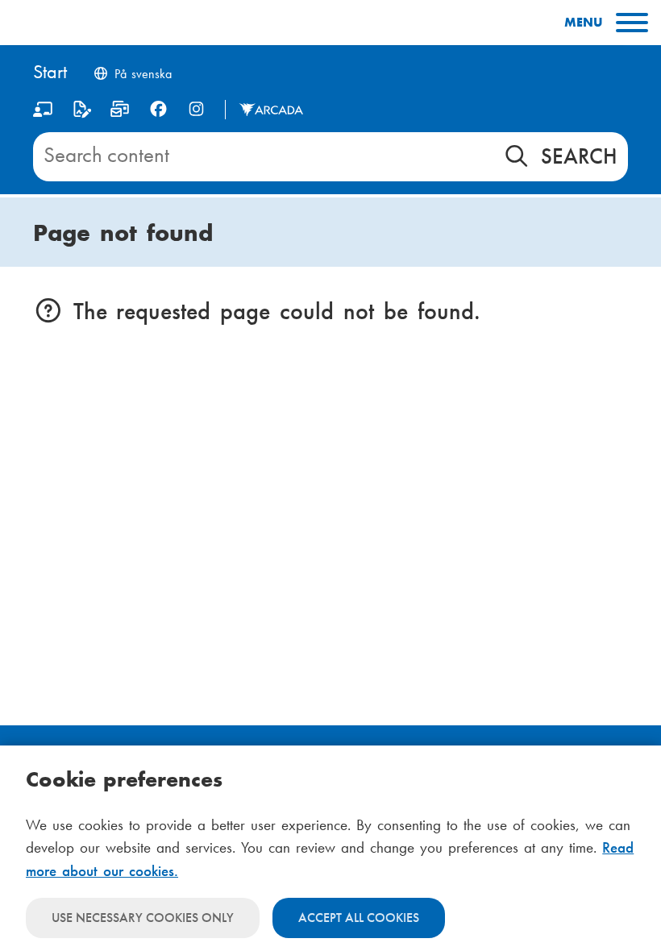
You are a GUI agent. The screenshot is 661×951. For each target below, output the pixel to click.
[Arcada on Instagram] (196, 109)
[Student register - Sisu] (82, 112)
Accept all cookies (358, 917)
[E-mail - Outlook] (120, 112)
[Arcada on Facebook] (158, 109)
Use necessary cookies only (143, 917)
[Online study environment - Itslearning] (43, 112)
